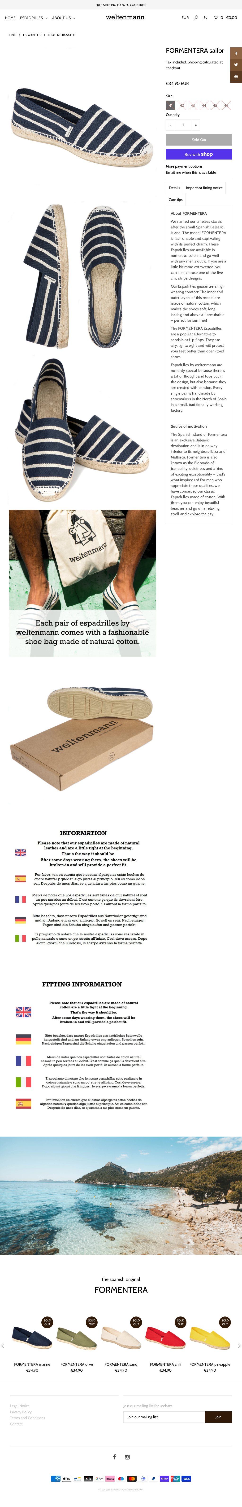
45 (215, 105)
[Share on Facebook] (236, 53)
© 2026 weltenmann (109, 1489)
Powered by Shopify (132, 1489)
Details (174, 188)
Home (12, 35)
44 (204, 105)
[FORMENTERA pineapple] (210, 1337)
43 (193, 105)
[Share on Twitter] (236, 65)
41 (170, 105)
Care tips (176, 199)
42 (182, 105)
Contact (16, 1424)
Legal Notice (20, 1406)
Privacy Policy (21, 1412)
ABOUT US (62, 18)
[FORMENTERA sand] (121, 1337)
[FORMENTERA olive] (77, 1337)
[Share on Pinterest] (236, 77)
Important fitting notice (204, 188)
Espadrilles (31, 35)
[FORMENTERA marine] (32, 1337)
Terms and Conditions (27, 1418)
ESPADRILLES (32, 18)
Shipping (195, 62)
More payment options (184, 166)
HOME (10, 18)
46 (226, 105)
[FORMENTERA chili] (165, 1337)
